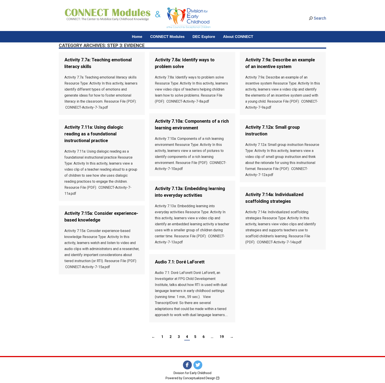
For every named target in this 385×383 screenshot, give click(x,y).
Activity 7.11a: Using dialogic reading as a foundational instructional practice (93, 133)
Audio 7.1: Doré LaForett (180, 262)
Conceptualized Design (199, 378)
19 (222, 337)
